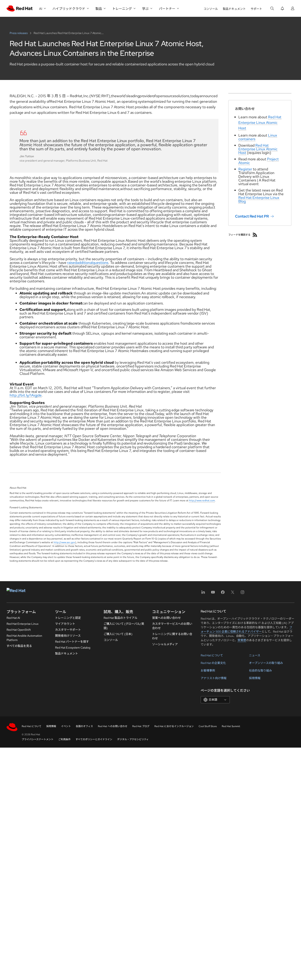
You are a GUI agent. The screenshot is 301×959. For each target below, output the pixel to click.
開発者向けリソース (68, 635)
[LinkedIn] (203, 593)
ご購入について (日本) (118, 634)
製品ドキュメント (234, 9)
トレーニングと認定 (68, 618)
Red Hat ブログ (140, 726)
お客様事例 (208, 670)
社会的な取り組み (260, 670)
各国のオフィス (84, 726)
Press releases (19, 33)
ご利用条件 (64, 739)
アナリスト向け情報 (213, 678)
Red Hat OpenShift (19, 630)
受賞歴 (242, 640)
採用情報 (254, 678)
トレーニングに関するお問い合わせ (172, 636)
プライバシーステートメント (37, 739)
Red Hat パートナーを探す (72, 641)
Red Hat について (212, 655)
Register (245, 169)
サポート (256, 9)
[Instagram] (242, 593)
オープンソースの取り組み (266, 663)
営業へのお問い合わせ (166, 618)
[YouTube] (212, 593)
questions (100, 262)
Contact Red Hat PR (252, 216)
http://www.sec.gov (64, 542)
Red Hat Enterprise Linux (22, 624)
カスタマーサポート (68, 630)
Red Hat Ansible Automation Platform (24, 638)
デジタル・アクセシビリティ (133, 739)
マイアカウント (65, 624)
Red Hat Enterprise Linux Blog (258, 199)
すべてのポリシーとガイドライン (94, 739)
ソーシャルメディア (165, 644)
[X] (232, 593)
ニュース (254, 655)
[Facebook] (222, 593)
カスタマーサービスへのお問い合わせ (172, 626)
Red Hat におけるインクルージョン (174, 726)
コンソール (211, 9)
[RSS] (254, 234)
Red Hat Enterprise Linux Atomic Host (259, 122)
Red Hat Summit (231, 726)
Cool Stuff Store (208, 726)
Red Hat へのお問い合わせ (112, 726)
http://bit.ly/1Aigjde (26, 395)
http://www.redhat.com (202, 500)
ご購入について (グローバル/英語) (124, 626)
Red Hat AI (13, 618)
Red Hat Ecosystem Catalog (72, 647)
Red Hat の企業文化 (213, 663)
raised (72, 262)
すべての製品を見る (19, 646)
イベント (66, 726)
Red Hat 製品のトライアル (120, 618)
